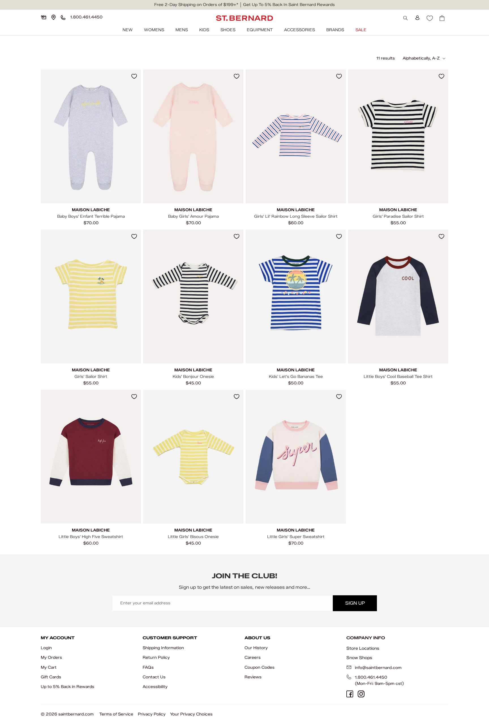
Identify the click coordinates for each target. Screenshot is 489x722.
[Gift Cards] (43, 17)
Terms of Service (116, 714)
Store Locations (362, 648)
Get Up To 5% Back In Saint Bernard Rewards (289, 4)
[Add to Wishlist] (134, 76)
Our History (256, 647)
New (128, 29)
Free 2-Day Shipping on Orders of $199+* (196, 4)
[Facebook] (349, 694)
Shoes (227, 29)
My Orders (51, 657)
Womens (154, 29)
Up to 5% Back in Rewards (67, 686)
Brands (335, 29)
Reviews (252, 677)
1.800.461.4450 (371, 677)
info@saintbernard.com (378, 667)
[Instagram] (361, 694)
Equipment (260, 29)
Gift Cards (51, 677)
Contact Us (154, 677)
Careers (252, 657)
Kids (204, 29)
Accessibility (155, 686)
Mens (181, 29)
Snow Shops (359, 657)
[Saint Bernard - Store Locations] (53, 17)
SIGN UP (355, 603)
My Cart (49, 667)
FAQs (148, 667)
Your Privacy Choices (191, 714)
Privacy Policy (152, 714)
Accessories (299, 29)
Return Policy (156, 657)
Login (46, 647)
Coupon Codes (259, 667)
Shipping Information (163, 647)
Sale (360, 29)
